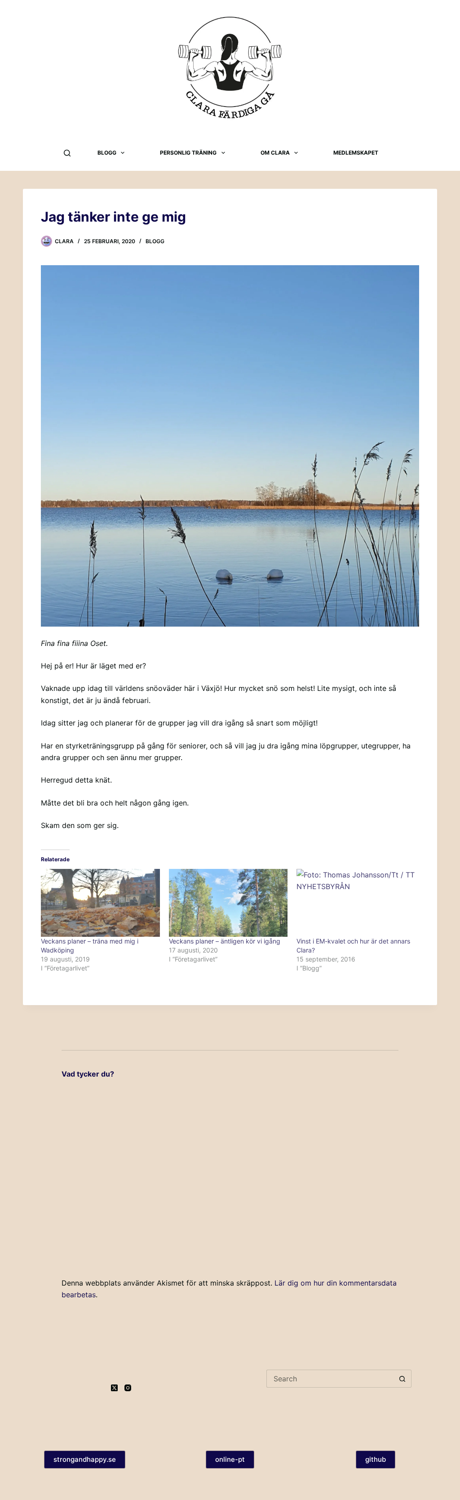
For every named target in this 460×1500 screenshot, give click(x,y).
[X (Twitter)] (114, 1387)
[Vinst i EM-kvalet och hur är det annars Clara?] (355, 903)
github (375, 1459)
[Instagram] (127, 1387)
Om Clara (275, 152)
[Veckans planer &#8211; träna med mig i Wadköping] (100, 903)
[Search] (67, 153)
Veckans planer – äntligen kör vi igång (224, 941)
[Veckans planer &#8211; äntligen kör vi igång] (228, 903)
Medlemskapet (355, 152)
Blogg (106, 152)
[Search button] (402, 1379)
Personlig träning (188, 152)
